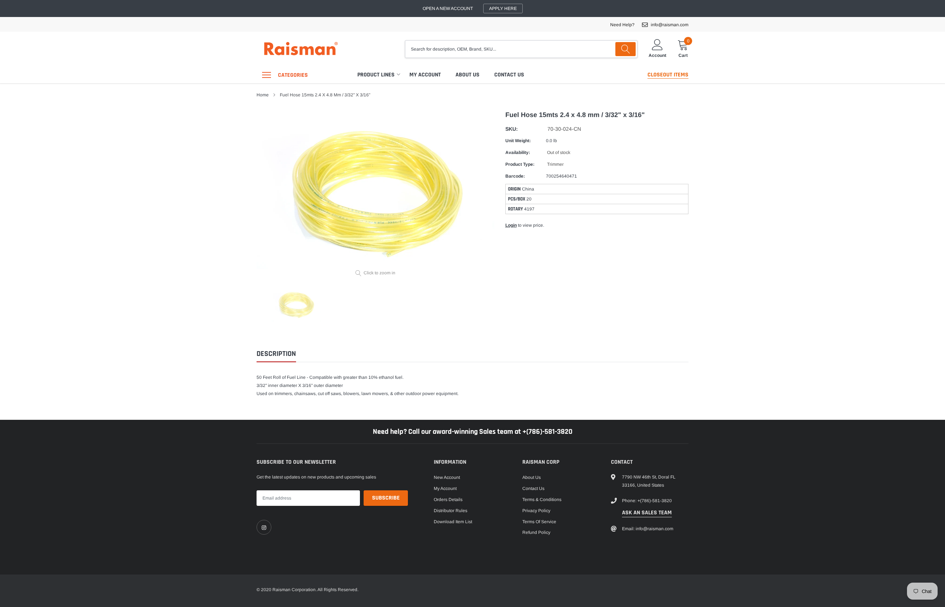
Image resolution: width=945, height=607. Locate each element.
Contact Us (509, 75)
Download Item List (453, 521)
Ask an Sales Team (647, 513)
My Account (425, 75)
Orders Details (448, 499)
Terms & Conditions (541, 499)
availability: (517, 152)
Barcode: (515, 176)
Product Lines (376, 75)
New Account (447, 477)
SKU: (511, 129)
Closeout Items (667, 75)
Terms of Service (539, 521)
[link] (264, 527)
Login (511, 225)
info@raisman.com (669, 24)
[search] (625, 49)
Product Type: (520, 164)
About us (468, 75)
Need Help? (622, 24)
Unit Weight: (518, 140)
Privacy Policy (536, 510)
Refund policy (536, 532)
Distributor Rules (450, 510)
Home (263, 94)
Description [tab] (276, 354)
